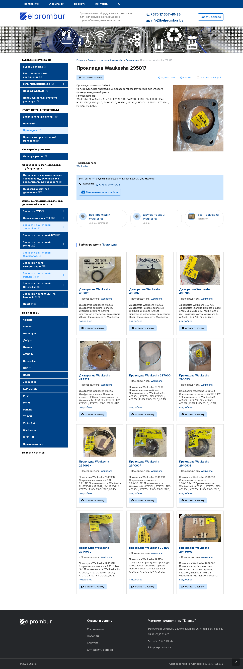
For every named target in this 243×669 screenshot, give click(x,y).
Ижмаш (27, 347)
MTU (26, 395)
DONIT (27, 368)
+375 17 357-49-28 (165, 14)
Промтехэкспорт (34, 444)
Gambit (27, 319)
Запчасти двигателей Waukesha (105, 60)
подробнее (85, 321)
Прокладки (132, 60)
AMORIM (28, 354)
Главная (80, 60)
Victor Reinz (30, 423)
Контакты (101, 3)
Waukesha (29, 430)
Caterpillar (29, 361)
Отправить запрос (100, 649)
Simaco (27, 326)
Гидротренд (30, 333)
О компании (56, 3)
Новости (79, 3)
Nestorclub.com (215, 664)
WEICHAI (28, 437)
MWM (26, 402)
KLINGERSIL (30, 388)
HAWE (27, 374)
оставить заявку (92, 77)
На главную (31, 3)
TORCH (27, 416)
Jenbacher (29, 381)
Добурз (27, 340)
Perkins (27, 409)
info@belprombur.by (166, 20)
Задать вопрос (211, 17)
